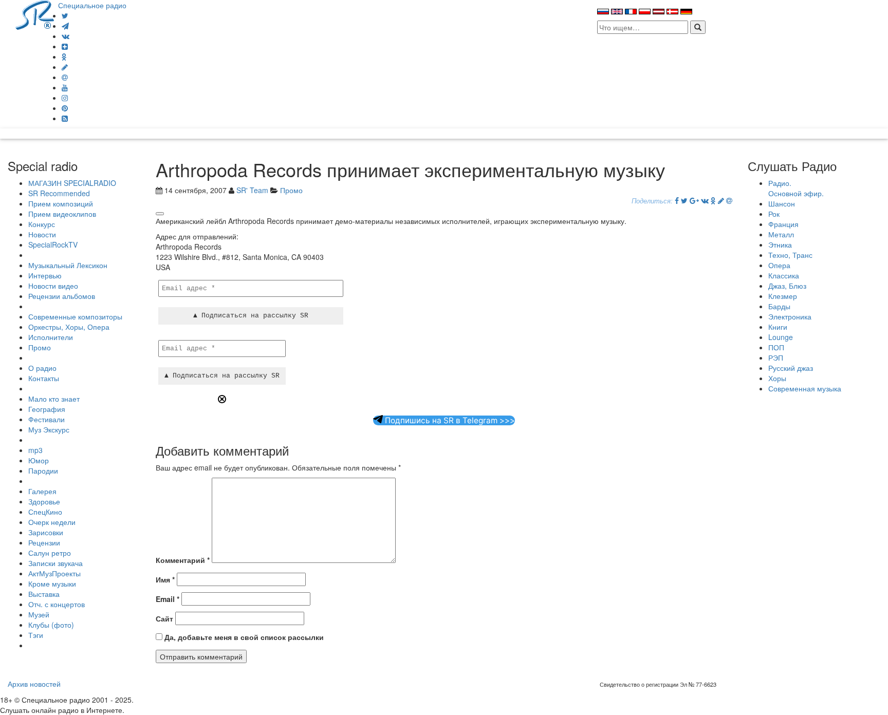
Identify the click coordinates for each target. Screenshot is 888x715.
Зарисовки (45, 532)
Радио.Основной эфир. (796, 188)
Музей (38, 614)
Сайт (164, 618)
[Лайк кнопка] (160, 213)
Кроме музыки (52, 583)
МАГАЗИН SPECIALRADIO (72, 183)
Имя (165, 579)
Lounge (780, 337)
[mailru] (65, 77)
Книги (777, 327)
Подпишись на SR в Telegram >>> (449, 420)
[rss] (65, 118)
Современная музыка (804, 388)
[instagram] (65, 97)
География (46, 409)
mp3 (35, 450)
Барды (779, 306)
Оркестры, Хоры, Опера (68, 327)
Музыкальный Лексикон (67, 265)
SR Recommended (59, 193)
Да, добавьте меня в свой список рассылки (243, 637)
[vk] (65, 36)
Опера (779, 265)
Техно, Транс (790, 255)
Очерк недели (52, 522)
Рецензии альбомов (61, 296)
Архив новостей (34, 684)
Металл (781, 234)
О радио (42, 368)
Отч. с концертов (56, 604)
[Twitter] (65, 15)
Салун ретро (49, 553)
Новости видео (53, 285)
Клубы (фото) (51, 624)
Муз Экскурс (48, 429)
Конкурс (41, 224)
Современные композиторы (75, 316)
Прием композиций (60, 203)
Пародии (43, 470)
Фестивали (46, 419)
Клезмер (782, 296)
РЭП (775, 357)
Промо (39, 347)
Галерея (42, 491)
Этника (780, 244)
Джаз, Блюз (787, 285)
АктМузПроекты (54, 573)
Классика (783, 275)
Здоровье (44, 501)
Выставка (44, 594)
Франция (783, 224)
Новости (42, 234)
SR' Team (252, 190)
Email (167, 599)
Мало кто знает (54, 398)
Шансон (781, 203)
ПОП (776, 347)
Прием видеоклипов (62, 214)
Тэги (35, 635)
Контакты (43, 378)
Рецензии (44, 542)
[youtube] (65, 87)
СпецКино (45, 511)
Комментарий (183, 560)
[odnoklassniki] (64, 56)
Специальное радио (92, 5)
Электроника (789, 316)
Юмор (38, 460)
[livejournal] (65, 67)
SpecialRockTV (53, 244)
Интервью (45, 275)
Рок (774, 214)
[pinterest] (65, 108)
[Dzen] (65, 46)
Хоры (777, 378)
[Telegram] (65, 26)
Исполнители (50, 337)
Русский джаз (790, 368)
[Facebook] (677, 200)
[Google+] (694, 200)
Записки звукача (55, 563)
